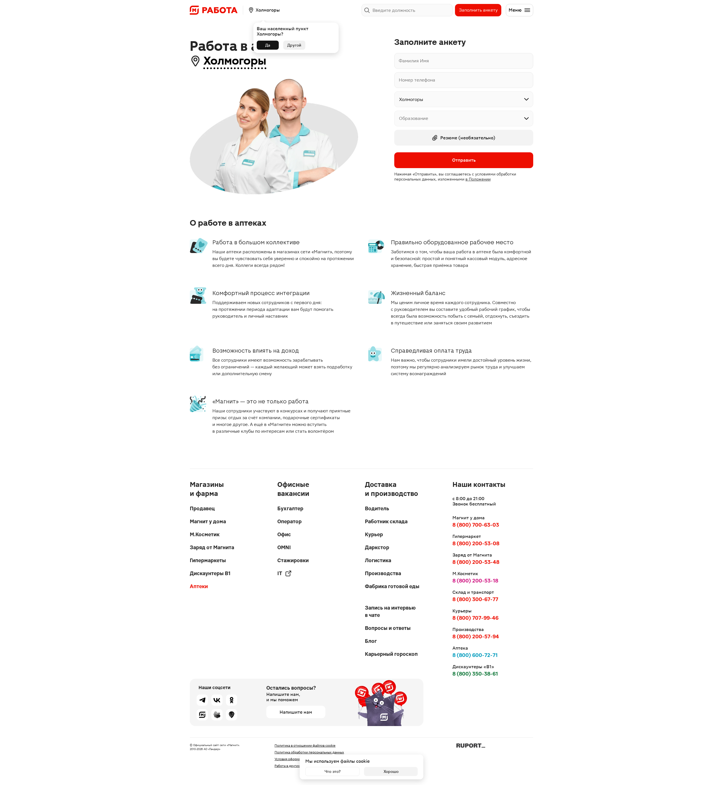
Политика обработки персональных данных (309, 752)
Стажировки (293, 560)
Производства (383, 573)
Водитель (377, 508)
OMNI (284, 547)
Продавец (202, 508)
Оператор (289, 521)
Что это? (333, 771)
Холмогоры (234, 60)
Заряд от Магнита (212, 547)
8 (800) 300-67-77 (475, 599)
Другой (294, 45)
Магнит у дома (208, 521)
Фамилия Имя (414, 60)
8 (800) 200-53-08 (475, 543)
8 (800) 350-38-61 (475, 674)
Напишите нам (296, 712)
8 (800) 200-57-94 (475, 636)
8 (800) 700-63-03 (475, 525)
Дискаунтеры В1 (210, 573)
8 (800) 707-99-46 (475, 618)
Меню (515, 10)
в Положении (478, 179)
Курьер (374, 534)
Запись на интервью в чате (390, 611)
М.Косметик (204, 534)
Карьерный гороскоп (391, 654)
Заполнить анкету (478, 10)
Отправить (464, 160)
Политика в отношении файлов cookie (305, 745)
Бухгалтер (290, 508)
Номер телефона (417, 80)
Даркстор (377, 547)
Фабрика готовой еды (392, 586)
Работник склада (386, 521)
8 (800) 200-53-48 (475, 562)
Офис (284, 534)
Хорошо (391, 771)
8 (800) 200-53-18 (475, 581)
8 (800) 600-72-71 (475, 655)
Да (267, 45)
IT (279, 573)
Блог (371, 641)
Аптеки (199, 586)
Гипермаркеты (208, 560)
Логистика (378, 560)
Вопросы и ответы (388, 628)
